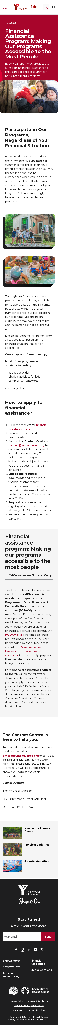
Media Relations (41, 970)
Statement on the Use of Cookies (29, 1010)
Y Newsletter (11, 960)
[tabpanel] (29, 648)
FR (53, 7)
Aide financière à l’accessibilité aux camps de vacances (24, 651)
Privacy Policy (17, 1001)
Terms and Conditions (37, 1001)
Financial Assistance (38, 962)
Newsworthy (11, 967)
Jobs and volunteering (11, 975)
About (12, 22)
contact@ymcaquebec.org (26, 445)
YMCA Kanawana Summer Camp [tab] (30, 575)
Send (48, 936)
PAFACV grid (13, 634)
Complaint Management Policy (29, 1005)
